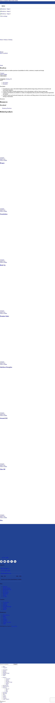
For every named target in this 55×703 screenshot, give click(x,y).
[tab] (5, 82)
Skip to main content (13, 0)
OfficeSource (6, 615)
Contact (5, 596)
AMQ (4, 623)
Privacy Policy (14, 626)
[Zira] (21, 513)
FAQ (6, 690)
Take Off (2, 469)
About (4, 595)
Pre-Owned (6, 592)
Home (1, 39)
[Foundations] (21, 207)
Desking (10, 39)
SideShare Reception (6, 367)
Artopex (5, 619)
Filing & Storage (7, 606)
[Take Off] (21, 462)
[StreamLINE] (21, 411)
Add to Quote (3, 75)
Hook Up (2, 265)
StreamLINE (4, 418)
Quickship (5, 593)
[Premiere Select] (21, 309)
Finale (1, 65)
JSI (11, 79)
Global (4, 618)
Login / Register (6, 699)
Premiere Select (4, 316)
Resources (5, 591)
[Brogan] (21, 156)
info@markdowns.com (6, 573)
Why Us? (7, 688)
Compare (4, 698)
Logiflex (5, 620)
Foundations (3, 214)
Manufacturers (6, 588)
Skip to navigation (4, 0)
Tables (4, 609)
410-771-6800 (5, 557)
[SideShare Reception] (21, 360)
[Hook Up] (21, 258)
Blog (7, 691)
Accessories (6, 602)
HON (4, 616)
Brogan (1, 52)
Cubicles (5, 603)
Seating (5, 608)
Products (6, 39)
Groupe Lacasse (7, 622)
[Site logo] (27, 8)
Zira (1, 520)
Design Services (7, 589)
